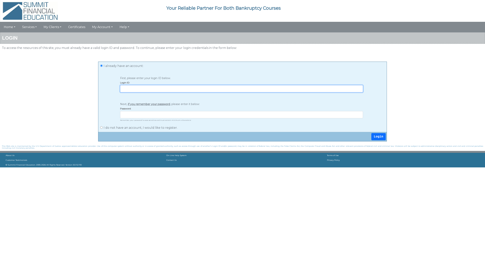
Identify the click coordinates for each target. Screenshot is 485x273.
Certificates (76, 27)
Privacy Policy (333, 160)
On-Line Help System (176, 155)
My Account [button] (101, 27)
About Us (10, 155)
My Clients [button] (51, 27)
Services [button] (28, 27)
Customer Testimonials (16, 160)
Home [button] (8, 27)
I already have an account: (123, 66)
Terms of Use (333, 155)
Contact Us (171, 160)
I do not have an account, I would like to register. (141, 127)
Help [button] (123, 27)
